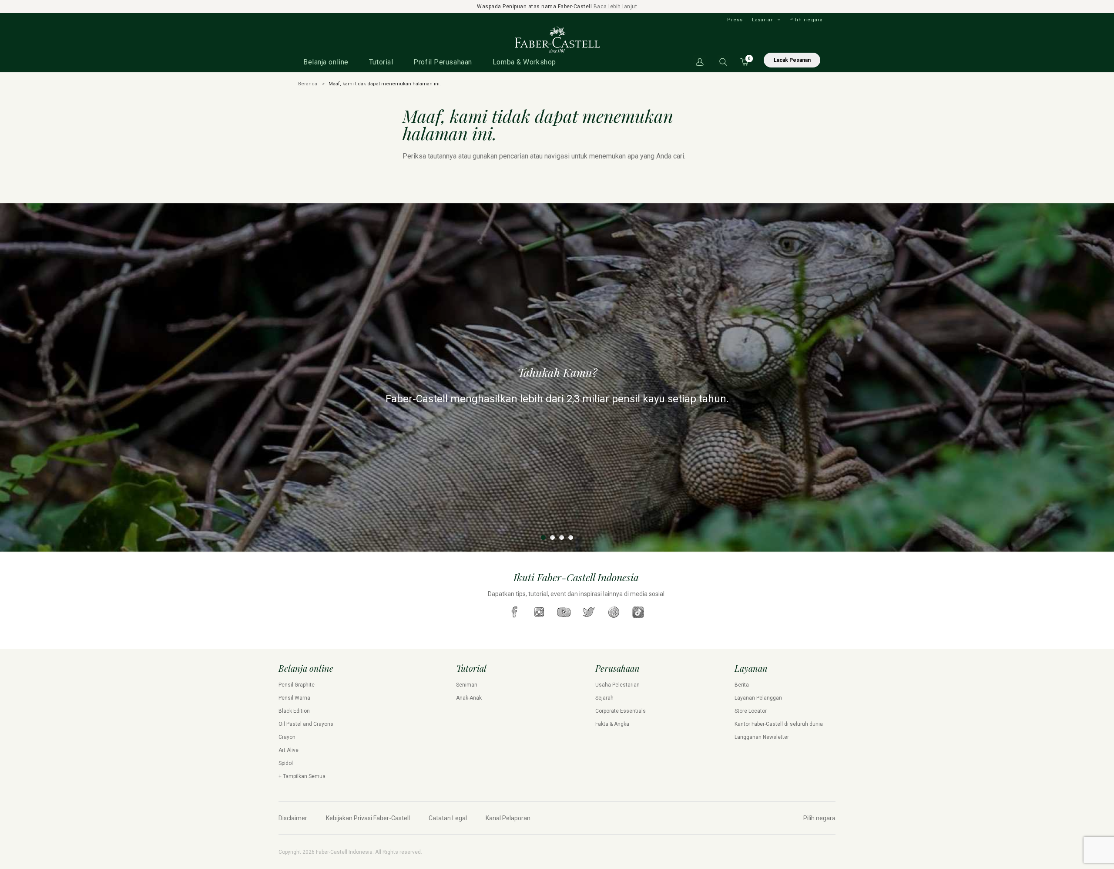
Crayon (286, 737)
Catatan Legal (448, 818)
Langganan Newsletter (762, 737)
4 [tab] (570, 537)
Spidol (285, 763)
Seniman (466, 684)
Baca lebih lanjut (616, 6)
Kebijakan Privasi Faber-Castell (368, 818)
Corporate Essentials (620, 711)
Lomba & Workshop (524, 62)
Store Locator (751, 711)
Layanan (763, 20)
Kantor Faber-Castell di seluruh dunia (779, 724)
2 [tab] (552, 537)
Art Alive (288, 750)
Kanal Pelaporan (508, 818)
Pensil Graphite (296, 684)
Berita (742, 684)
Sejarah (604, 698)
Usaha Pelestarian (617, 684)
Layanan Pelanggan (758, 698)
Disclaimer (292, 818)
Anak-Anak (469, 698)
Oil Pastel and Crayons (305, 724)
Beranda (307, 84)
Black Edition (294, 711)
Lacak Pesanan (792, 60)
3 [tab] (561, 537)
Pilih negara (806, 20)
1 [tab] (543, 537)
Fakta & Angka (612, 724)
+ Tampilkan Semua (301, 776)
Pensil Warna (294, 698)
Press (735, 20)
